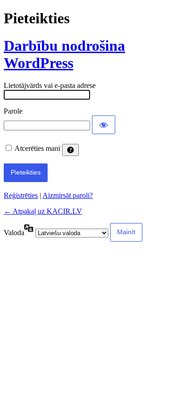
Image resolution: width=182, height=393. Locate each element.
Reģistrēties (21, 195)
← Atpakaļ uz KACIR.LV (43, 211)
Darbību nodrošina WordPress (64, 54)
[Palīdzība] (70, 150)
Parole (13, 111)
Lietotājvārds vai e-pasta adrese (50, 85)
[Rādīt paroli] (103, 124)
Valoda (14, 233)
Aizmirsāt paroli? (67, 195)
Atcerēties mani (37, 148)
